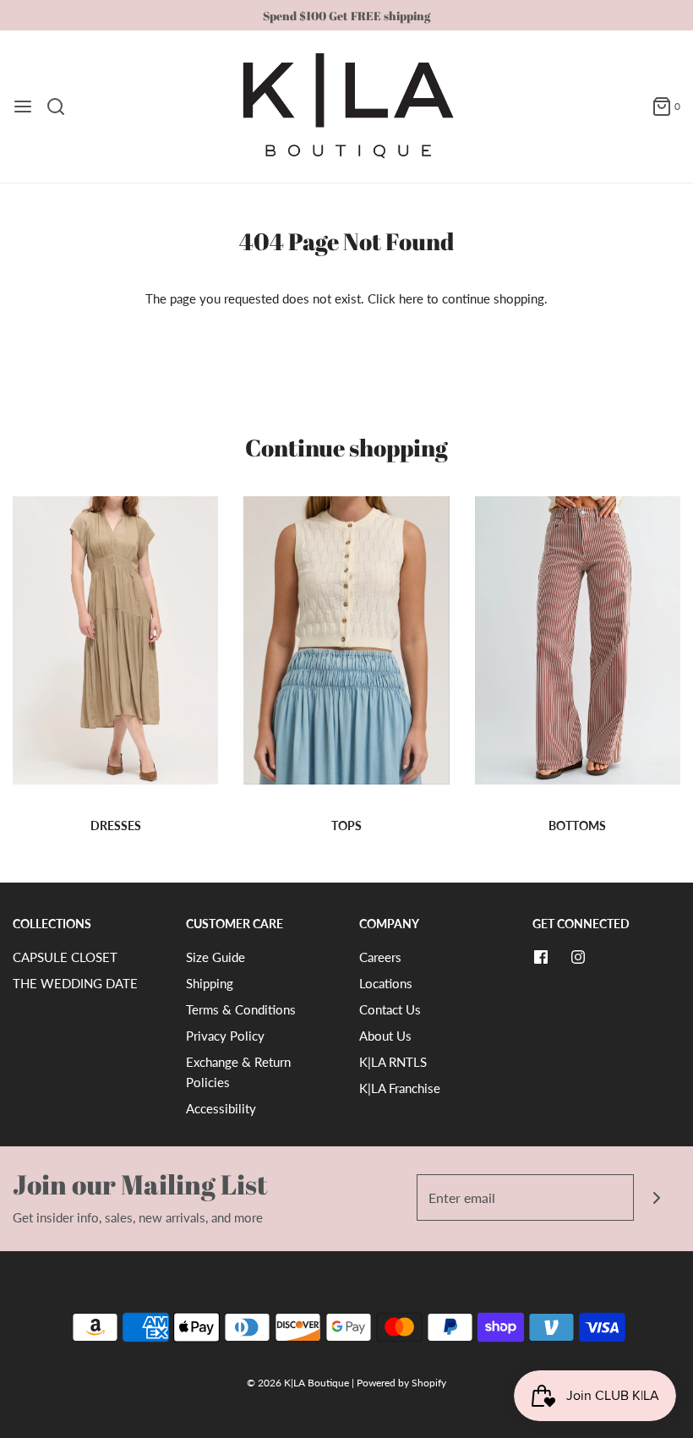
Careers (380, 957)
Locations (385, 983)
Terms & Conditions (241, 1009)
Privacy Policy (225, 1035)
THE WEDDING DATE (75, 983)
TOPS (346, 825)
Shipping (209, 983)
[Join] (657, 1197)
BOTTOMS (577, 825)
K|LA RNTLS (393, 1061)
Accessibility (221, 1108)
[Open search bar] (62, 106)
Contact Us (390, 1009)
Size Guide (215, 957)
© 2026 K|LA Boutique (299, 1382)
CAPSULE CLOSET (65, 957)
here (411, 298)
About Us (385, 1035)
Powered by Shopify (401, 1382)
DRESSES (115, 825)
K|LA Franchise (399, 1088)
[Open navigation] (23, 106)
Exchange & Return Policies (238, 1072)
